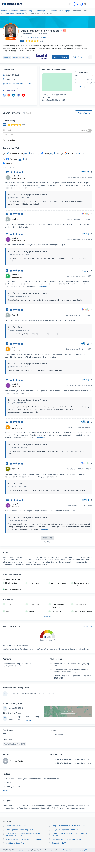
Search (4, 11)
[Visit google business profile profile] (18, 95)
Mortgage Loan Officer (46, 11)
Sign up (78, 4)
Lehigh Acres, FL (41, 716)
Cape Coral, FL (12, 79)
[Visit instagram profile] (8, 95)
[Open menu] (90, 3)
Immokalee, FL (23, 720)
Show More (41, 51)
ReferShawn (78, 57)
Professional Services (17, 11)
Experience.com (18, 850)
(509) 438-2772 (12, 75)
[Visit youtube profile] (23, 95)
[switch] (89, 130)
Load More (47, 538)
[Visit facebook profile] (4, 95)
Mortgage (32, 11)
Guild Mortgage (63, 11)
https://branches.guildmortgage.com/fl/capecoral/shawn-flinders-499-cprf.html (20, 83)
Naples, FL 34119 (16, 708)
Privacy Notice (68, 850)
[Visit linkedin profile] (13, 95)
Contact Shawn (60, 57)
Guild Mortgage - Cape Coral (12, 13)
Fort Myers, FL (31, 716)
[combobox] (37, 113)
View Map (68, 711)
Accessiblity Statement (85, 850)
